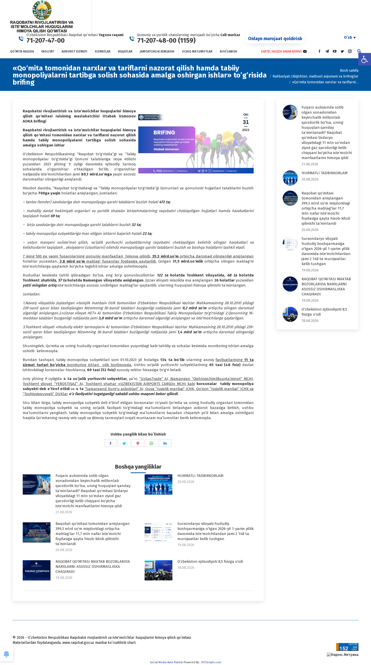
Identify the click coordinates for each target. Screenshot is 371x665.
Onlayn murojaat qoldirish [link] (275, 38)
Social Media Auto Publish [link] (166, 662)
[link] (364, 59)
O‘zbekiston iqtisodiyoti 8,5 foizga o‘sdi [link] (210, 561)
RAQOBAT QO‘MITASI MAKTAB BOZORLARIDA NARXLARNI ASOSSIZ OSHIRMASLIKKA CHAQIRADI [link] (93, 566)
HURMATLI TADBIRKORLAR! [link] (200, 475)
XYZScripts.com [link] (211, 662)
